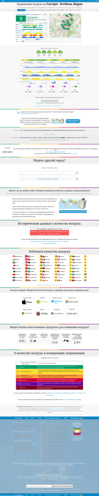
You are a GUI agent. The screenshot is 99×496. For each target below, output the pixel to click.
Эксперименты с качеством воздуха (22, 436)
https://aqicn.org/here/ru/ (49, 134)
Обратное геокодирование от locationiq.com (53, 453)
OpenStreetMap (73, 37)
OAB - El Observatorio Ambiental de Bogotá (49, 471)
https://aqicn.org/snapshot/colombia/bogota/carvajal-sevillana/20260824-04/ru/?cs (49, 140)
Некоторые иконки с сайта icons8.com (51, 451)
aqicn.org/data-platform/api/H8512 (56, 152)
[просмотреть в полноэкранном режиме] (45, 14)
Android (42, 298)
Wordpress (57, 309)
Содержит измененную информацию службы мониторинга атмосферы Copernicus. (53, 445)
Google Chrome (27, 309)
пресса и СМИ (16, 428)
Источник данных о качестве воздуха (22, 443)
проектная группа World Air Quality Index (61, 409)
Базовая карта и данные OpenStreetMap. (52, 455)
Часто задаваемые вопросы (22, 440)
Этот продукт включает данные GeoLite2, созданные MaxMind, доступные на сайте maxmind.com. (55, 432)
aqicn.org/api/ (73, 153)
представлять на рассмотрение (62, 486)
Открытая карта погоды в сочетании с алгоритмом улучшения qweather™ (55, 438)
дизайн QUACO (45, 460)
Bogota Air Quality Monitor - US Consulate (49, 473)
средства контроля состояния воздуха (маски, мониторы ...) (24, 448)
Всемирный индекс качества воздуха (55, 408)
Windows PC (72, 298)
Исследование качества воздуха (23, 431)
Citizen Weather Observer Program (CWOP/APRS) (49, 470)
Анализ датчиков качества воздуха (22, 437)
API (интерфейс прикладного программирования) (26, 450)
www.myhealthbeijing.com (70, 399)
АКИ (24, 14)
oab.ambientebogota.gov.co (29, 113)
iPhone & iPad (27, 298)
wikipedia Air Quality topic (55, 393)
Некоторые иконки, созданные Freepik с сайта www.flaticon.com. (53, 448)
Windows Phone (57, 298)
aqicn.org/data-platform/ (49, 243)
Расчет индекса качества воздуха (21, 444)
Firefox (42, 309)
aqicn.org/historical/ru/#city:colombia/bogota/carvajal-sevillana (49, 241)
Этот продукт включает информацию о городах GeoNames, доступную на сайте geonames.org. (54, 435)
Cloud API (72, 309)
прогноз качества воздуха (19, 446)
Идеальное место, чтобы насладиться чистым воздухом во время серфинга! (53, 457)
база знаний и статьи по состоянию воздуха (24, 434)
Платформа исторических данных (21, 451)
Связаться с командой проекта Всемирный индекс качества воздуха (26, 426)
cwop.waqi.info (47, 442)
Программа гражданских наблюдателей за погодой (55, 441)
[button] (67, 29)
